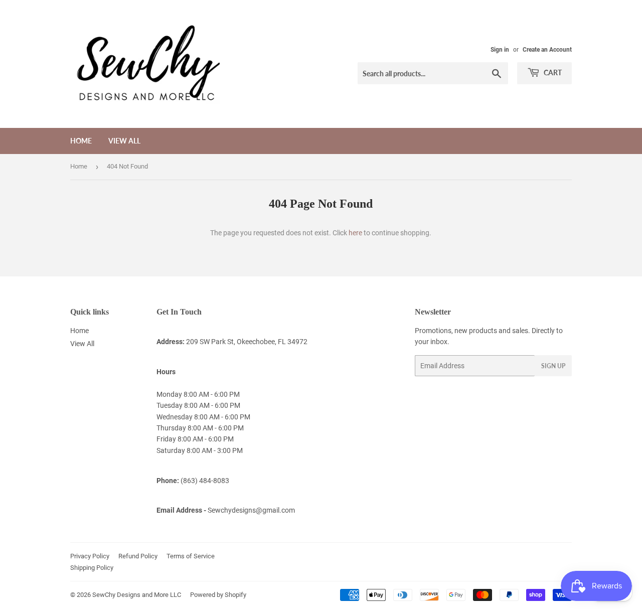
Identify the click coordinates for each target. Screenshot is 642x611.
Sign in (500, 49)
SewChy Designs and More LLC (136, 594)
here (355, 233)
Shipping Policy (91, 567)
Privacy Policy (89, 556)
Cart (552, 72)
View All (124, 140)
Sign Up (553, 366)
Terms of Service (191, 556)
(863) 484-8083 (205, 481)
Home (81, 140)
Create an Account (547, 49)
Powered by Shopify (218, 594)
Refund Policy (137, 556)
